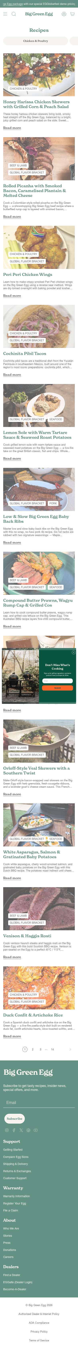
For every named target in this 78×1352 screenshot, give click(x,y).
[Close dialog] (73, 652)
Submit (57, 688)
